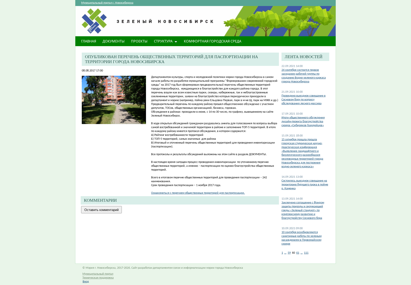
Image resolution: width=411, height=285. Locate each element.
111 (306, 253)
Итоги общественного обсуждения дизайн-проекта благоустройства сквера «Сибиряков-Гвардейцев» (303, 121)
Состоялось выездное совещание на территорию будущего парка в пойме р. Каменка (304, 184)
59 (289, 253)
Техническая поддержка (98, 277)
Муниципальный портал (97, 274)
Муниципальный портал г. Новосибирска (107, 3)
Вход (86, 281)
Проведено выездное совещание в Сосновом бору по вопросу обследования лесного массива (303, 99)
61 (297, 253)
